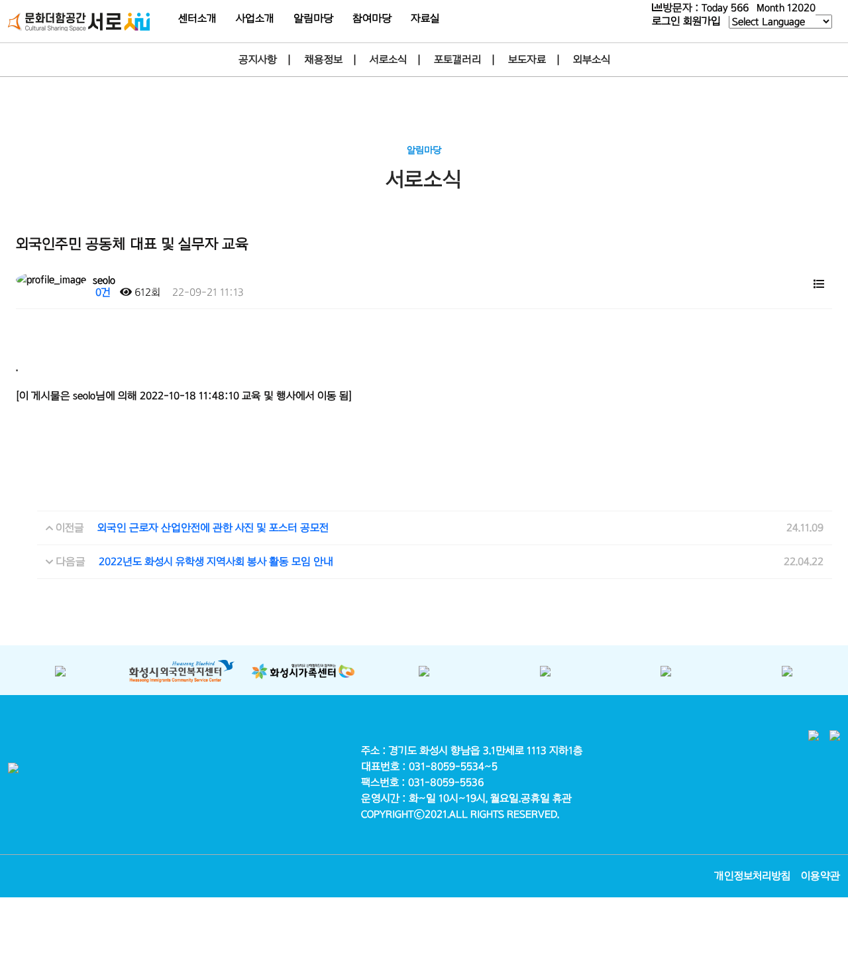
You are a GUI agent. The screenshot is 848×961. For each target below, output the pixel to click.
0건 (102, 292)
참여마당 (372, 18)
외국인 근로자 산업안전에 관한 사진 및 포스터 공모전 (213, 527)
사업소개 (255, 18)
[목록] (819, 282)
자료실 (425, 18)
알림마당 (313, 18)
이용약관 (820, 875)
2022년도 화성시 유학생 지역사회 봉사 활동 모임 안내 (216, 561)
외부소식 (591, 59)
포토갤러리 (457, 59)
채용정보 (323, 59)
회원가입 (702, 21)
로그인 (666, 21)
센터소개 (197, 18)
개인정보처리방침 (752, 875)
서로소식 (388, 59)
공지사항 (257, 59)
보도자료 (527, 59)
